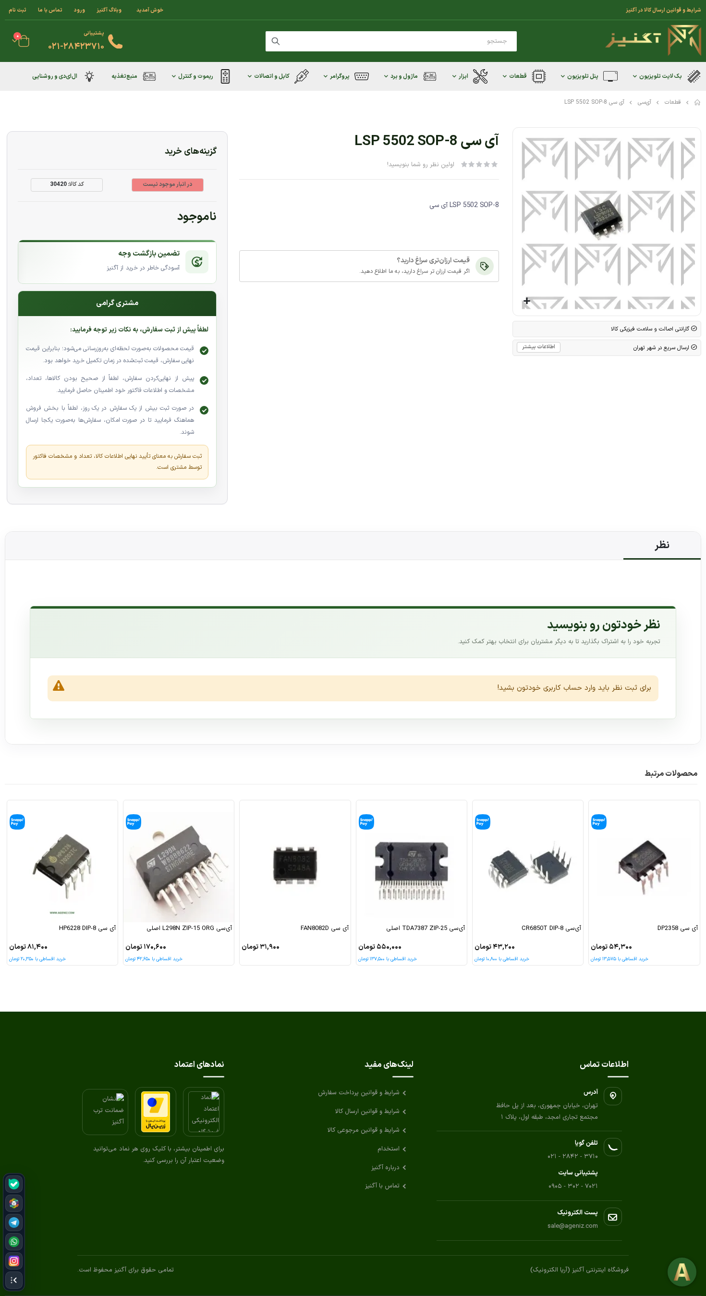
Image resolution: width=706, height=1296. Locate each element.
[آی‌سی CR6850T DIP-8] (528, 861)
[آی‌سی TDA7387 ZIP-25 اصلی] (411, 861)
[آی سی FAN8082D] (295, 861)
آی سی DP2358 (677, 928)
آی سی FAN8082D (324, 928)
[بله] (14, 1184)
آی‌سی (644, 102)
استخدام (388, 1149)
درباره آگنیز (385, 1168)
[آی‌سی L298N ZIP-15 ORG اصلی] (178, 861)
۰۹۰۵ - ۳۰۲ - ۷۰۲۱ (573, 1186)
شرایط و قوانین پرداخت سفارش (359, 1093)
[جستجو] (276, 41)
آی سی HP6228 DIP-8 (87, 928)
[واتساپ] (14, 1241)
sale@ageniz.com (573, 1226)
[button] (527, 301)
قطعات (673, 102)
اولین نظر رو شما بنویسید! (420, 165)
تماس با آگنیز (382, 1186)
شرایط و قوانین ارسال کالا (367, 1111)
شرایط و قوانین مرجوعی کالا (364, 1130)
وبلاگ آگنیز (109, 10)
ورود (79, 10)
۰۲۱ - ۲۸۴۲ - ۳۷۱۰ (573, 1157)
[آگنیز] (653, 41)
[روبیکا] (14, 1203)
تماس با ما (50, 10)
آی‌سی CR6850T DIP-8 (551, 928)
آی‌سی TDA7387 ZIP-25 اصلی (425, 928)
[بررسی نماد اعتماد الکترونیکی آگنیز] (203, 1112)
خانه (697, 102)
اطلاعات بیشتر (538, 347)
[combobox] (391, 41)
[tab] (662, 546)
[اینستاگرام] (14, 1261)
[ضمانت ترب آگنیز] (105, 1112)
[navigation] (14, 1232)
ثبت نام (17, 10)
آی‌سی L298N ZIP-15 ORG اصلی (189, 928)
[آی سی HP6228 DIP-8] (62, 861)
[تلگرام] (14, 1222)
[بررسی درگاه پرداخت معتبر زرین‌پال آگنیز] (155, 1112)
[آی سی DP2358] (644, 861)
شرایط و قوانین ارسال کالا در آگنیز (663, 10)
